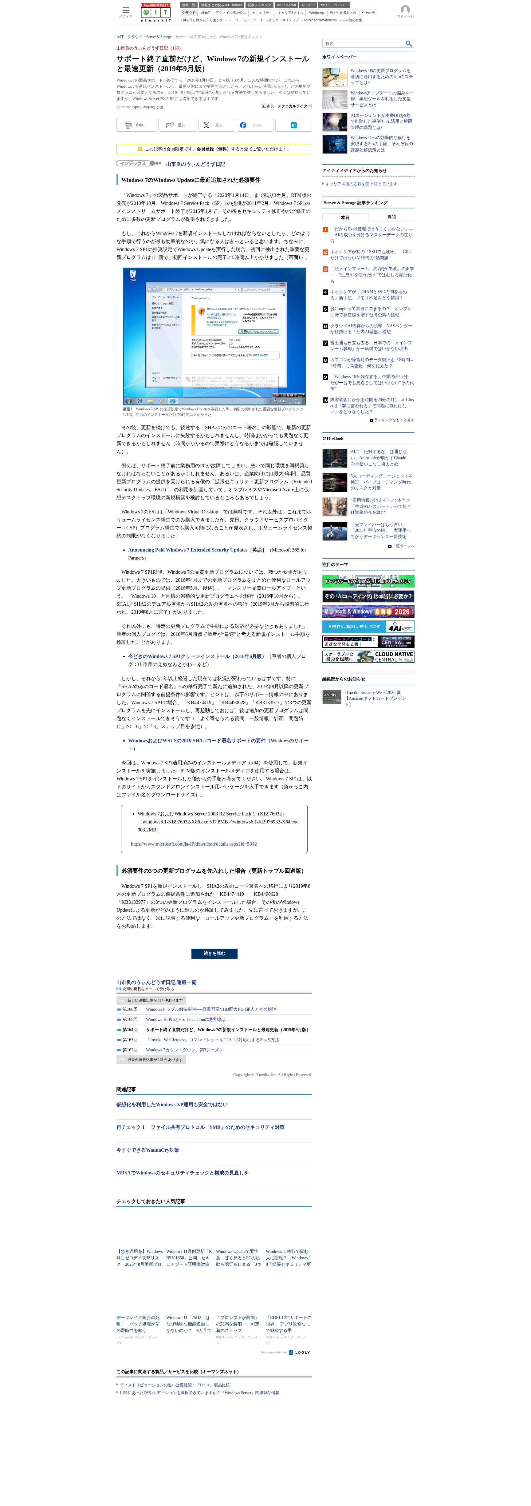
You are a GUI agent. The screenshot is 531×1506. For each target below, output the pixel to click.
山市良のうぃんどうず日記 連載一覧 (156, 982)
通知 (181, 125)
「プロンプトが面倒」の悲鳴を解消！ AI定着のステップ (237, 1324)
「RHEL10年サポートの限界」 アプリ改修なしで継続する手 (289, 1324)
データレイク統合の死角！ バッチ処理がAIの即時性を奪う (138, 1324)
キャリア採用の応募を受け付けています (361, 183)
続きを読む (214, 953)
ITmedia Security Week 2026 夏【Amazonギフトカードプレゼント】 (375, 698)
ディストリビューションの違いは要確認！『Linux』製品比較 (175, 1385)
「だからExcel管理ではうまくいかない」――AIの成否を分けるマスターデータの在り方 (371, 235)
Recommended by (274, 1352)
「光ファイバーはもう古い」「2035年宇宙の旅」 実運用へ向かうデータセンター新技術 (381, 530)
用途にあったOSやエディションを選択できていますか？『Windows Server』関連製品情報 (199, 1392)
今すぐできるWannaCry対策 (147, 1150)
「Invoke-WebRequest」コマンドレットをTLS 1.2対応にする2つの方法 (212, 1040)
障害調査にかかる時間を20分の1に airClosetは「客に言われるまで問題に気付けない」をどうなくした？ (372, 405)
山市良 (268, 106)
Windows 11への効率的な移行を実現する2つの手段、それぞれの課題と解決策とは (382, 143)
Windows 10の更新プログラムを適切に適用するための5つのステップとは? (382, 76)
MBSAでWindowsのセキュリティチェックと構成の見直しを (182, 1172)
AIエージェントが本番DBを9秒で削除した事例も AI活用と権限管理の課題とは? (381, 121)
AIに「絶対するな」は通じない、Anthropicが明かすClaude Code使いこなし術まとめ (379, 457)
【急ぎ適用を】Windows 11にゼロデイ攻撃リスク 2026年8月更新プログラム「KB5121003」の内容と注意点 (139, 1264)
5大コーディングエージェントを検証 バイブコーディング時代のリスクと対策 (382, 482)
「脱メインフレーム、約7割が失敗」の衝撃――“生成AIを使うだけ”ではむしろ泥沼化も (372, 274)
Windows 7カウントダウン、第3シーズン (184, 1050)
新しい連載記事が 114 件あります (155, 1000)
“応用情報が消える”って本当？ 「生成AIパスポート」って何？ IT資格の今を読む (383, 506)
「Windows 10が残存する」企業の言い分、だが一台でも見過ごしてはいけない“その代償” (372, 382)
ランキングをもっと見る (394, 420)
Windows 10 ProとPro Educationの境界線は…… (190, 1019)
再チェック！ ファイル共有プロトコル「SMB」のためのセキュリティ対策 (200, 1127)
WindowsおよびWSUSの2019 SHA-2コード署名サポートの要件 (197, 740)
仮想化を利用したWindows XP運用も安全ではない (172, 1104)
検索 (409, 43)
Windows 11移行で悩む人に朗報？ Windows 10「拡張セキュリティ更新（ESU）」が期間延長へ (288, 1264)
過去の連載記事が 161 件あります (155, 1060)
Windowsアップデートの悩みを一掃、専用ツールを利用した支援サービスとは (382, 99)
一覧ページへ (403, 546)
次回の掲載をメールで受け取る (148, 989)
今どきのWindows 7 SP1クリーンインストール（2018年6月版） (197, 656)
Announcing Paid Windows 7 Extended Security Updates (187, 549)
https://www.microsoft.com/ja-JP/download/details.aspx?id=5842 (194, 844)
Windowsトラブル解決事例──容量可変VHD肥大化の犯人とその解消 (211, 1009)
